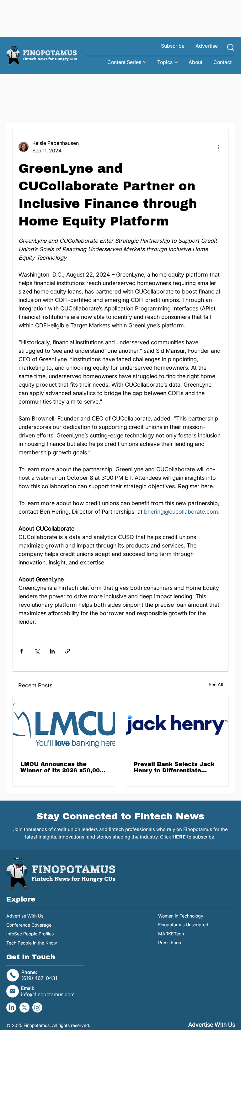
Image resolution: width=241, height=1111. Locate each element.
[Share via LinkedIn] (52, 651)
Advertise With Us (24, 915)
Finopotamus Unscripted (183, 924)
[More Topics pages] (176, 62)
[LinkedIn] (11, 1008)
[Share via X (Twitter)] (37, 651)
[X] (24, 1008)
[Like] (231, 47)
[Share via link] (68, 651)
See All (216, 684)
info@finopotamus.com (48, 994)
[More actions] (218, 147)
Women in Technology (180, 915)
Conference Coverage (28, 925)
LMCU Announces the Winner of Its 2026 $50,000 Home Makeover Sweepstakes (62, 767)
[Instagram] (37, 1008)
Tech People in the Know (31, 942)
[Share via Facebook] (21, 651)
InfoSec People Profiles (30, 933)
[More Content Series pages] (144, 62)
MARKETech (171, 933)
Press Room (170, 942)
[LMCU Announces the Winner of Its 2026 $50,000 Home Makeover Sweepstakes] (64, 725)
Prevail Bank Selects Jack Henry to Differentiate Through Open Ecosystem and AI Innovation (174, 767)
